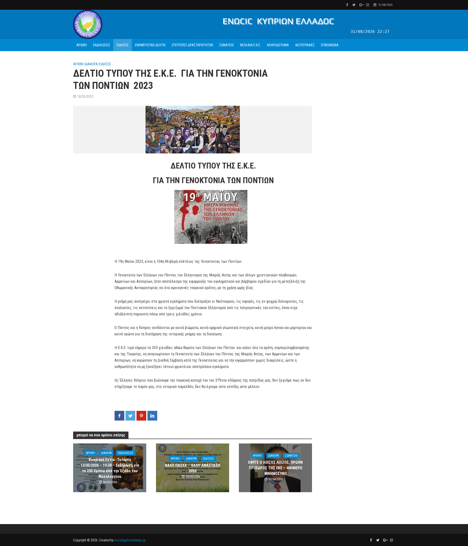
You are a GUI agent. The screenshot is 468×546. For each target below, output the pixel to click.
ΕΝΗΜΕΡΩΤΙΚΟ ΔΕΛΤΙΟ (150, 45)
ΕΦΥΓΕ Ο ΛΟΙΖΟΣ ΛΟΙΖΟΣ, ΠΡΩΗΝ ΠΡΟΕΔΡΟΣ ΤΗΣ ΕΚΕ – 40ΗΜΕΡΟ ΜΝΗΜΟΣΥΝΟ (275, 468)
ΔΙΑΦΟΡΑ (91, 64)
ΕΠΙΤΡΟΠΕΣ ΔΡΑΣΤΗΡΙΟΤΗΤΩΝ (192, 45)
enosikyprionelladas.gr (129, 540)
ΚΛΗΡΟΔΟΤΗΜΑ (278, 45)
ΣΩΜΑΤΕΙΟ (226, 45)
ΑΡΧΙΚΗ (81, 45)
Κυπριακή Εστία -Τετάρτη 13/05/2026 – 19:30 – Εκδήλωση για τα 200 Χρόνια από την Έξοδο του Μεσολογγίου (110, 468)
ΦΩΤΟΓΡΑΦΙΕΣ (305, 45)
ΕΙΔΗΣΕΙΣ (123, 45)
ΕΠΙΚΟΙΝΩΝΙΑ (330, 45)
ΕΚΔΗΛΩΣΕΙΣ (101, 45)
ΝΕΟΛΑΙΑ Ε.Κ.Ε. (250, 45)
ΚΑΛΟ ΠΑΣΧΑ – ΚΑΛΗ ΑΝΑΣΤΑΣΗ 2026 (192, 468)
